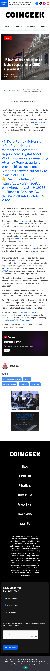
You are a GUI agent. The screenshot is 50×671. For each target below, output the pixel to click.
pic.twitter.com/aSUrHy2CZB (24, 187)
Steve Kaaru (10, 74)
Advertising (25, 485)
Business (7, 38)
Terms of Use (25, 495)
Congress (27, 379)
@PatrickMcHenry (26, 141)
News (7, 26)
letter (24, 224)
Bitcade (19, 26)
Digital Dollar (24, 384)
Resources (31, 26)
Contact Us (25, 476)
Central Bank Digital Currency (12, 379)
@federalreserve (14, 171)
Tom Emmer (16, 238)
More (43, 26)
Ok (26, 667)
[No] (47, 663)
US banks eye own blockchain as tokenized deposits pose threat (20, 3)
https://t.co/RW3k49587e (21, 183)
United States (35, 384)
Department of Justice (9, 384)
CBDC (5, 271)
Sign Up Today (10, 647)
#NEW (6, 141)
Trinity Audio (23, 102)
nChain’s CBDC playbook (19, 320)
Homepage (7, 90)
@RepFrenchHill (14, 146)
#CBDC (18, 175)
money (33, 251)
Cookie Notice (25, 514)
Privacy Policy (25, 504)
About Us (25, 523)
